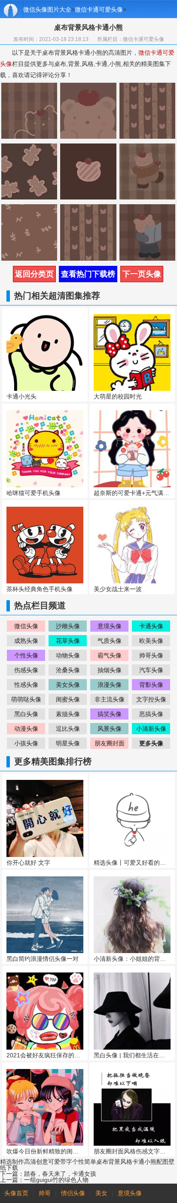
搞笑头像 (110, 714)
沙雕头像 (68, 626)
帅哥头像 (151, 655)
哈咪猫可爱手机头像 (33, 492)
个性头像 (26, 655)
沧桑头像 (68, 670)
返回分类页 (34, 274)
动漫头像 (26, 728)
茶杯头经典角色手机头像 (39, 589)
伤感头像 (26, 670)
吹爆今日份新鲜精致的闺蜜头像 (48, 1151)
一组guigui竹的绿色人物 (56, 1179)
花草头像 (68, 640)
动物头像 (68, 655)
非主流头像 (110, 699)
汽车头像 (151, 670)
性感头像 (26, 684)
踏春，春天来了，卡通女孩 (60, 1173)
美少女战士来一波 (118, 589)
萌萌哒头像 (26, 699)
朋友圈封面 (110, 743)
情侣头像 (73, 1193)
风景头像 (110, 728)
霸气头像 (110, 655)
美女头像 (68, 684)
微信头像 (26, 626)
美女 (101, 1193)
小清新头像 (151, 728)
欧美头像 (151, 640)
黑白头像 (26, 714)
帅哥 (45, 1193)
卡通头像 (151, 626)
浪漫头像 (110, 684)
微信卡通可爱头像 (99, 9)
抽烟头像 (110, 670)
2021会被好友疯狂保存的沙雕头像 (52, 1055)
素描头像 (68, 714)
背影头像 (151, 684)
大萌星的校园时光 (118, 396)
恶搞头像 (151, 714)
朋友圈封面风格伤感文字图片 (133, 1151)
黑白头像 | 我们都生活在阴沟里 (135, 1055)
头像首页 (16, 1193)
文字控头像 (151, 699)
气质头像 (110, 640)
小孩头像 (26, 743)
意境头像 (110, 626)
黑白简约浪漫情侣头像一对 (42, 958)
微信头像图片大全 (47, 9)
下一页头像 (141, 274)
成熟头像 (26, 640)
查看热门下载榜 (88, 274)
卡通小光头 (21, 396)
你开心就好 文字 (28, 862)
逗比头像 (68, 728)
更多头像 (151, 743)
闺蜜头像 (68, 699)
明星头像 (68, 743)
